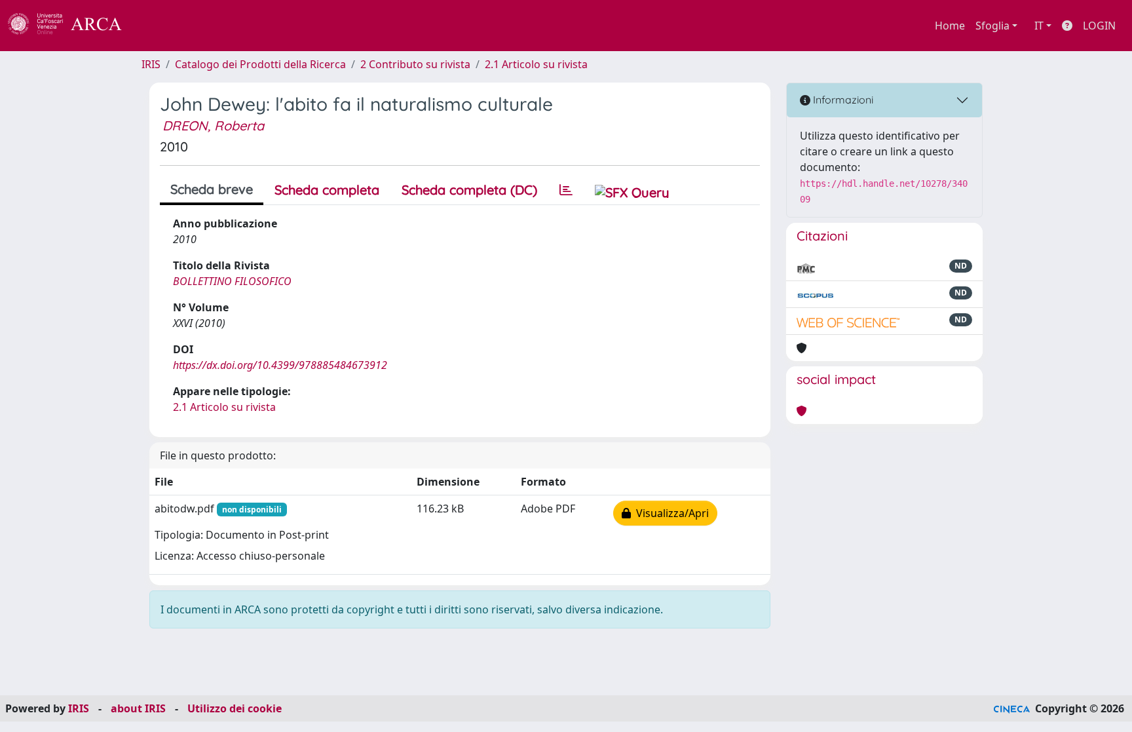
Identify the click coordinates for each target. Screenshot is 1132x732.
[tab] (566, 190)
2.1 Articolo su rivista (536, 64)
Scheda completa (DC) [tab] (469, 190)
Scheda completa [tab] (326, 190)
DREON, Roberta (213, 125)
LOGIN (1099, 25)
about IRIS (138, 708)
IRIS (151, 64)
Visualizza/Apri (670, 513)
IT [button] (1039, 25)
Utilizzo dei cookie (234, 708)
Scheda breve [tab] (211, 189)
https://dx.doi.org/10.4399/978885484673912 (280, 365)
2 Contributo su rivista (415, 64)
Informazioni (841, 99)
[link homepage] (72, 25)
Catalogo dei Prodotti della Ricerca (260, 64)
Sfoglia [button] (992, 25)
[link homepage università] (157, 25)
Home (950, 25)
